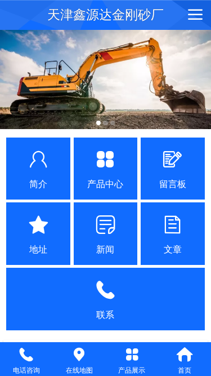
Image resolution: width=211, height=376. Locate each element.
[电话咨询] (26, 354)
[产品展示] (132, 354)
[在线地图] (79, 354)
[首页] (184, 354)
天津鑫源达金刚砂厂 (105, 14)
